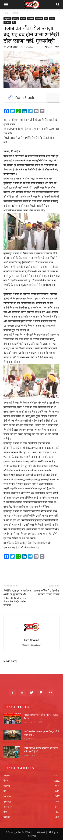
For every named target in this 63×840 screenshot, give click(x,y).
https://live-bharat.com (31, 645)
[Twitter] (31, 692)
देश (46, 18)
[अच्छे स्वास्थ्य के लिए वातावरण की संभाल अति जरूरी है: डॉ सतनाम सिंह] (12, 752)
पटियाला (7, 22)
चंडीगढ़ (15, 12)
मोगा (14, 22)
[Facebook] (12, 692)
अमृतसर (7, 18)
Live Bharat (12, 46)
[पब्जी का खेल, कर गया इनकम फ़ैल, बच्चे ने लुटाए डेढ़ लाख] (12, 735)
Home (7, 12)
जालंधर (30, 18)
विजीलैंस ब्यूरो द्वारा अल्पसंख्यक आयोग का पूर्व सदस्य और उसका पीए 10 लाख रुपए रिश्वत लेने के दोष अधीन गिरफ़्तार (17, 598)
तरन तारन (39, 18)
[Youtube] (50, 692)
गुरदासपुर (15, 18)
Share (49, 111)
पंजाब (52, 18)
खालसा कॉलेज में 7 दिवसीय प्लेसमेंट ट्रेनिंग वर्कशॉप (46, 592)
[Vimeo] (40, 692)
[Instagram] (22, 692)
